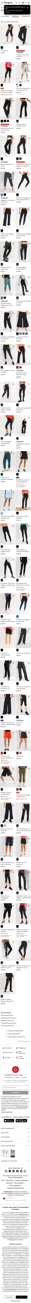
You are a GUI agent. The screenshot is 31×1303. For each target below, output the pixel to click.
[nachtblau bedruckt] (2, 194)
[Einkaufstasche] (28, 2)
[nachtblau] (20, 333)
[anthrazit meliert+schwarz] (20, 367)
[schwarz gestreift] (2, 47)
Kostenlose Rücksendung (15, 1031)
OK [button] (21, 1297)
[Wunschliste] (25, 2)
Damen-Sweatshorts (7, 1015)
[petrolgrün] (2, 474)
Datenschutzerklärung (10, 1289)
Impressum (9, 1183)
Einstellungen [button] (9, 1297)
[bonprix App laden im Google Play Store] (21, 1121)
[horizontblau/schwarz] (17, 616)
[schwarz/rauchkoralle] (2, 121)
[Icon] (13, 27)
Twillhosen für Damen (7, 1026)
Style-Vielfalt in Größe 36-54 (16, 1037)
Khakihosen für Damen (7, 1020)
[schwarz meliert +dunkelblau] (17, 367)
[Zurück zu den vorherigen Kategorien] (1, 16)
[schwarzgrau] (17, 546)
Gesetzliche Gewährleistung (15, 1188)
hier (25, 1233)
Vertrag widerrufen (14, 1185)
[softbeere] (23, 333)
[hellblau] (2, 513)
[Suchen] (16, 2)
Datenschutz (9, 1180)
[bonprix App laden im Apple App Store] (9, 1121)
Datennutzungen (23, 1214)
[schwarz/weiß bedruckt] (2, 962)
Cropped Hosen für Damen (8, 1023)
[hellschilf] (5, 825)
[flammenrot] (2, 753)
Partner (12, 1212)
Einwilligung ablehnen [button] (15, 1301)
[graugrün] (2, 298)
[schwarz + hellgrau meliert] (17, 85)
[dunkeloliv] (17, 789)
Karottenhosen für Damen (8, 1018)
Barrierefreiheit (19, 1183)
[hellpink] (20, 753)
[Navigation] (2, 2)
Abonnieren (15, 1092)
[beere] (20, 158)
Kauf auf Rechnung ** (14, 1034)
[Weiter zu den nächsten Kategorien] (30, 16)
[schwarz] (17, 47)
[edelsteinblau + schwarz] (20, 85)
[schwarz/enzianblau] (5, 121)
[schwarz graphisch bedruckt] (2, 367)
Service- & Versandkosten (15, 1177)
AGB (2, 1180)
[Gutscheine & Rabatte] (22, 2)
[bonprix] (8, 2)
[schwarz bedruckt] (5, 194)
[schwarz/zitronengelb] (8, 121)
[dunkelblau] (2, 859)
